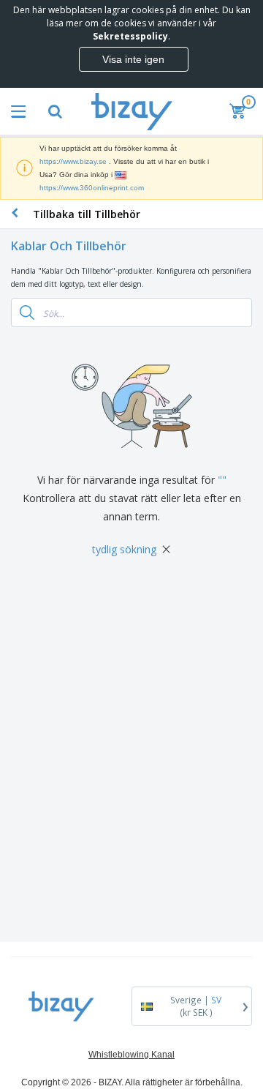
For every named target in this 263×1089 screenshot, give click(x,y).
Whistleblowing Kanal (131, 1054)
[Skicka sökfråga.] (27, 312)
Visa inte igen (133, 59)
